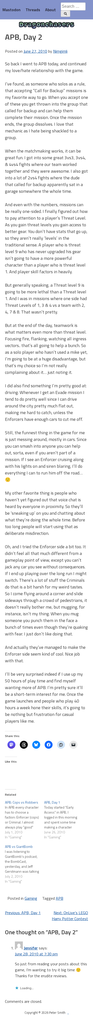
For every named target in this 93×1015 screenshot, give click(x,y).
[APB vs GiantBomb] (24, 864)
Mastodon (11, 10)
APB (59, 898)
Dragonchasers (46, 25)
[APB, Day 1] (63, 820)
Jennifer (31, 948)
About (50, 10)
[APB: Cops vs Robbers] (24, 820)
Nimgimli (60, 51)
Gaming (31, 898)
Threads (33, 10)
